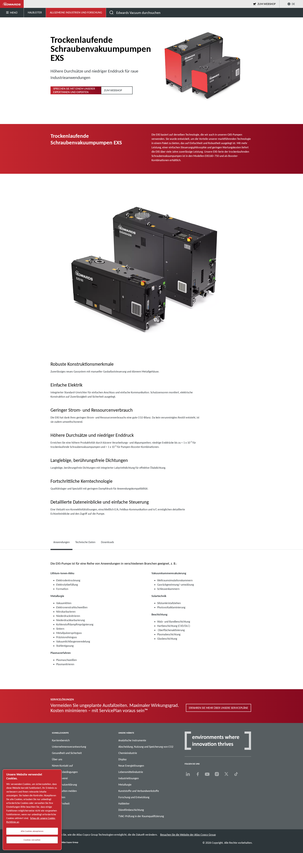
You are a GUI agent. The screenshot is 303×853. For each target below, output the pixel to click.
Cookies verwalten (32, 840)
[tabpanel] (151, 615)
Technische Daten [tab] (85, 542)
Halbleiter (124, 803)
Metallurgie (124, 784)
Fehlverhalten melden (64, 791)
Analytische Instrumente (132, 740)
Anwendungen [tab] (61, 542)
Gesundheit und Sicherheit (67, 753)
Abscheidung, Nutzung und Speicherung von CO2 (145, 746)
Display (122, 759)
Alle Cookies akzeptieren (32, 831)
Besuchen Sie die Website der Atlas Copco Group (188, 834)
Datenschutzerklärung (64, 784)
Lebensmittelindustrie (130, 772)
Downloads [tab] (107, 542)
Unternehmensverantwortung (69, 746)
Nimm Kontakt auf (62, 765)
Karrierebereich (61, 740)
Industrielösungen (128, 778)
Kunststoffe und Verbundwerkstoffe (138, 791)
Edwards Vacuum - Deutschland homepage (12, 4)
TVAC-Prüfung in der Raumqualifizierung (141, 816)
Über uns (57, 759)
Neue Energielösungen (131, 765)
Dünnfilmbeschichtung (131, 810)
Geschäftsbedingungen (65, 772)
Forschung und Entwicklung (133, 797)
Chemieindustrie (127, 753)
